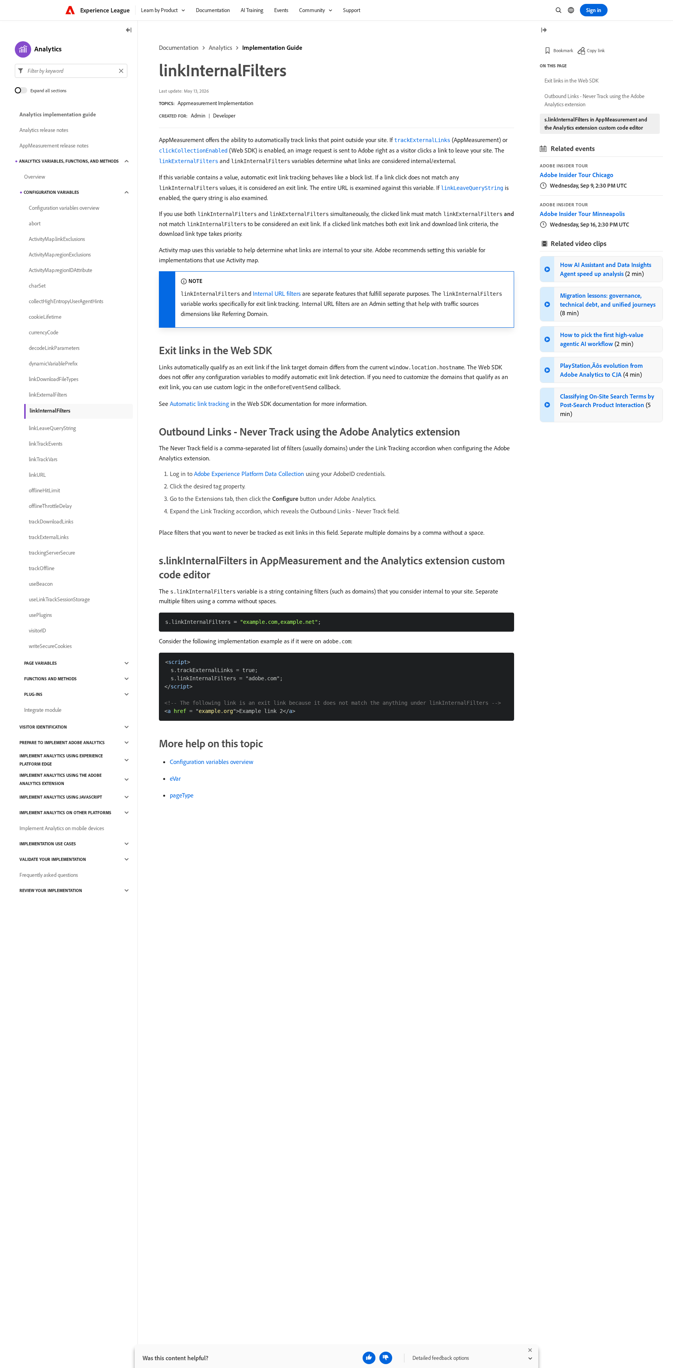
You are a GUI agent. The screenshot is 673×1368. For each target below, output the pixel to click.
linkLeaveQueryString (52, 428)
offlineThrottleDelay (50, 505)
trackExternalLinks (49, 537)
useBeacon (41, 583)
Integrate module (43, 709)
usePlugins (40, 614)
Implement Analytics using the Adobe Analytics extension (60, 779)
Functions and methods (50, 678)
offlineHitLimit (44, 490)
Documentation (179, 47)
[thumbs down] (385, 1358)
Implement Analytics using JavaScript (60, 797)
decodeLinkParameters (54, 347)
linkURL (37, 474)
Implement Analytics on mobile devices (61, 828)
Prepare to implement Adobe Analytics (62, 742)
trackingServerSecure (52, 552)
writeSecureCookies (50, 646)
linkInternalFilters (50, 410)
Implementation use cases (47, 843)
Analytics (220, 47)
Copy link (596, 50)
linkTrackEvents (45, 443)
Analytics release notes (43, 129)
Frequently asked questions (48, 874)
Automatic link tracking (199, 403)
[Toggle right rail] (543, 30)
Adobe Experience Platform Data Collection (249, 474)
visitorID (37, 630)
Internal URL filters (277, 293)
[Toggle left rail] (128, 30)
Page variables (40, 663)
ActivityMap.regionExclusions (60, 254)
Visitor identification (43, 727)
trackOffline (42, 568)
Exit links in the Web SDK (571, 80)
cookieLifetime (45, 316)
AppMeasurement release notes (53, 145)
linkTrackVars (43, 459)
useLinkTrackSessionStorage (59, 599)
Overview (34, 176)
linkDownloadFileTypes (53, 379)
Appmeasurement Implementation (215, 103)
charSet (37, 285)
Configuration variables (51, 192)
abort (35, 223)
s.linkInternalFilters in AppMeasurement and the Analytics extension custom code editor (595, 123)
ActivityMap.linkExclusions (57, 238)
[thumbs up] (369, 1358)
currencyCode (43, 332)
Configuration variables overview (211, 762)
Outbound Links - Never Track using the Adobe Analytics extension (594, 100)
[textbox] (71, 71)
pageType (182, 795)
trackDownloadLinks (51, 521)
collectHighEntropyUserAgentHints (66, 301)
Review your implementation (50, 890)
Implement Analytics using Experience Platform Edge (61, 760)
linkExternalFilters (48, 394)
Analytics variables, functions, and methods (69, 161)
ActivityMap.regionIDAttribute (60, 270)
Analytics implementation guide (57, 114)
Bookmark (563, 50)
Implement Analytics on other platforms (65, 812)
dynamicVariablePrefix (53, 363)
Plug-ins (33, 694)
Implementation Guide (272, 47)
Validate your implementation (52, 859)
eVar (175, 778)
